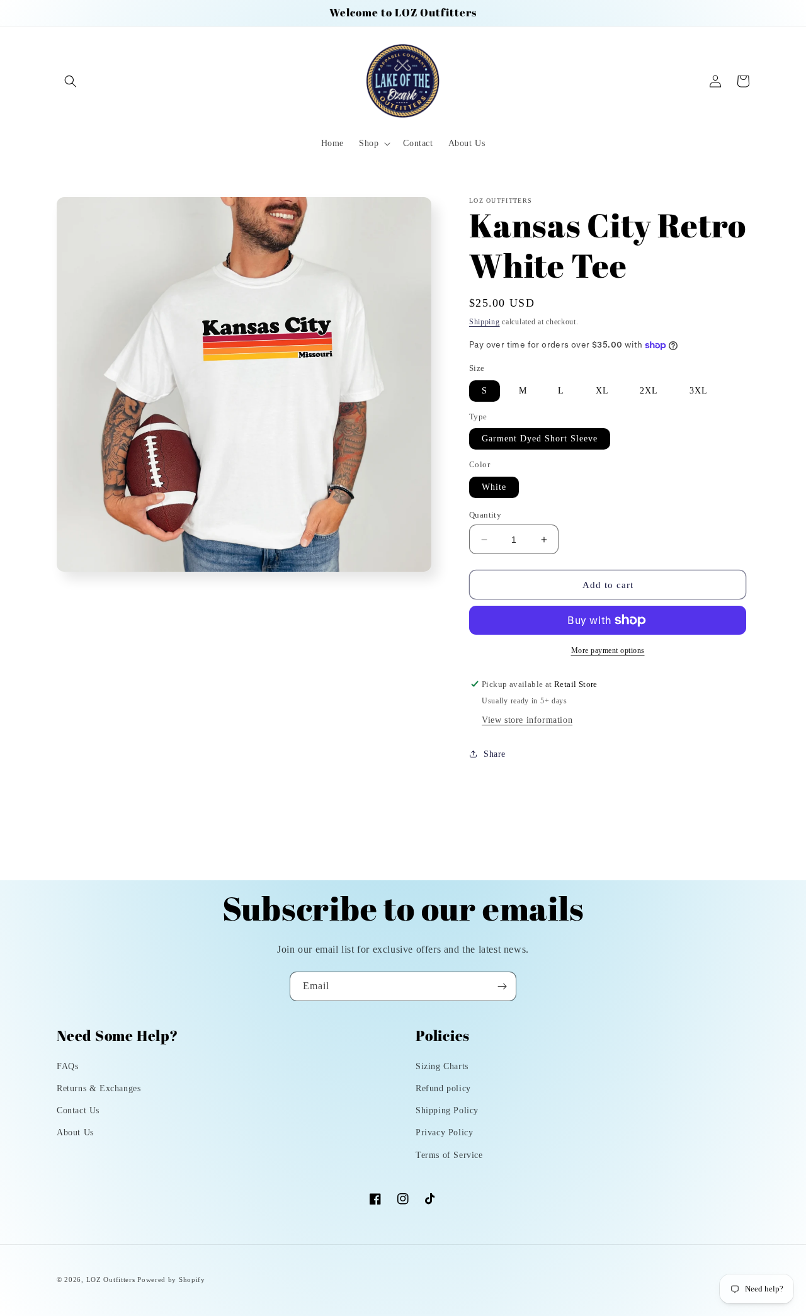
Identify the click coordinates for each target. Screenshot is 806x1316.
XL (602, 390)
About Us (75, 1132)
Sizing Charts (442, 1066)
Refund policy (443, 1088)
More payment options (608, 650)
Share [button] (495, 754)
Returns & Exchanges (98, 1088)
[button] (70, 81)
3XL (699, 390)
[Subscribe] (502, 986)
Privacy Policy (444, 1132)
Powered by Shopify (171, 1279)
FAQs (67, 1066)
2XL (649, 390)
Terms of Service (449, 1155)
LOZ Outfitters (110, 1279)
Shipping (484, 321)
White (494, 487)
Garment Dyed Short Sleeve (540, 438)
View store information (527, 720)
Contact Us (78, 1110)
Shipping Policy (447, 1110)
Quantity (485, 514)
